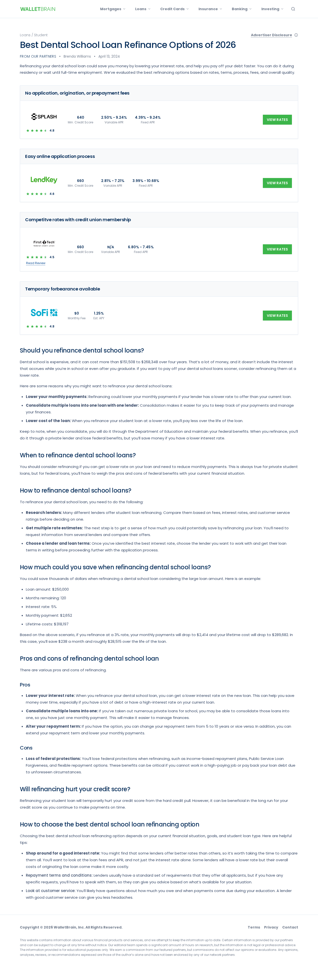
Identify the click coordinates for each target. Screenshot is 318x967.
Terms (254, 927)
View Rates (277, 119)
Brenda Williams (77, 56)
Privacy (271, 927)
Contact (290, 927)
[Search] (293, 9)
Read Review (35, 263)
